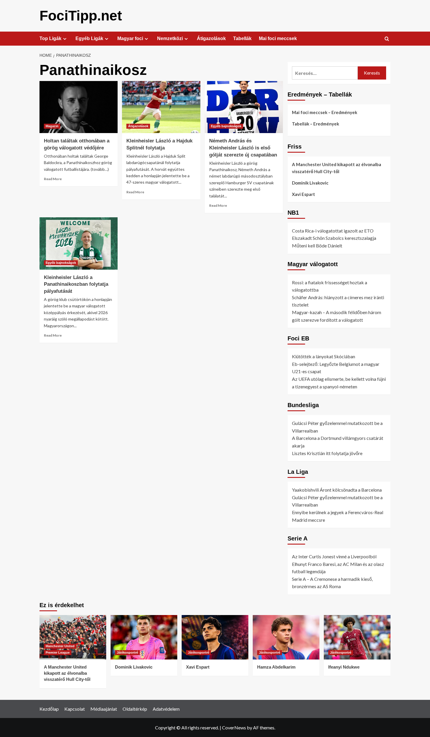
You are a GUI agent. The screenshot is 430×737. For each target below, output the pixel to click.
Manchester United (60, 646)
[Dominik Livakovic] (144, 637)
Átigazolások (211, 38)
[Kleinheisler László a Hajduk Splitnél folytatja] (161, 107)
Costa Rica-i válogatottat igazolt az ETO (333, 230)
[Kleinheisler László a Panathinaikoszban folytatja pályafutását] (78, 243)
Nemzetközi (170, 38)
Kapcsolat (74, 709)
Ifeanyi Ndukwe (344, 666)
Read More (53, 179)
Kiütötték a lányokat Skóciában (323, 356)
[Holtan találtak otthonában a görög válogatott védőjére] (78, 107)
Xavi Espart (303, 194)
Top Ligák (50, 38)
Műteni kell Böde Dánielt (317, 245)
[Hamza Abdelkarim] (286, 637)
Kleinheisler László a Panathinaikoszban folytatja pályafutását (76, 284)
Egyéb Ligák (89, 38)
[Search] (387, 39)
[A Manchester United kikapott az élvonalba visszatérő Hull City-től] (72, 637)
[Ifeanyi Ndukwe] (357, 637)
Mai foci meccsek (278, 38)
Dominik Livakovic (310, 182)
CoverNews (234, 727)
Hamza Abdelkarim (276, 666)
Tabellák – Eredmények (315, 123)
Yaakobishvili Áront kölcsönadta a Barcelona (337, 490)
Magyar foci (130, 38)
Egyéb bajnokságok (226, 126)
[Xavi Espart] (215, 637)
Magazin (52, 126)
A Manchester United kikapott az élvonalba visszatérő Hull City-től (336, 168)
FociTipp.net (80, 15)
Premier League (58, 652)
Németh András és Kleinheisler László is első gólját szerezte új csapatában (243, 148)
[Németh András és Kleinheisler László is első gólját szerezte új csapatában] (244, 107)
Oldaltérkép (135, 709)
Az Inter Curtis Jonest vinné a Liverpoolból (334, 556)
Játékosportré (127, 652)
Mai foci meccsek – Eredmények (324, 112)
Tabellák (242, 38)
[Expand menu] (64, 38)
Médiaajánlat (103, 709)
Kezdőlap (49, 709)
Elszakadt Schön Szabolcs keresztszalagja (334, 238)
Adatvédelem (166, 709)
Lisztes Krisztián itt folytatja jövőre (327, 453)
